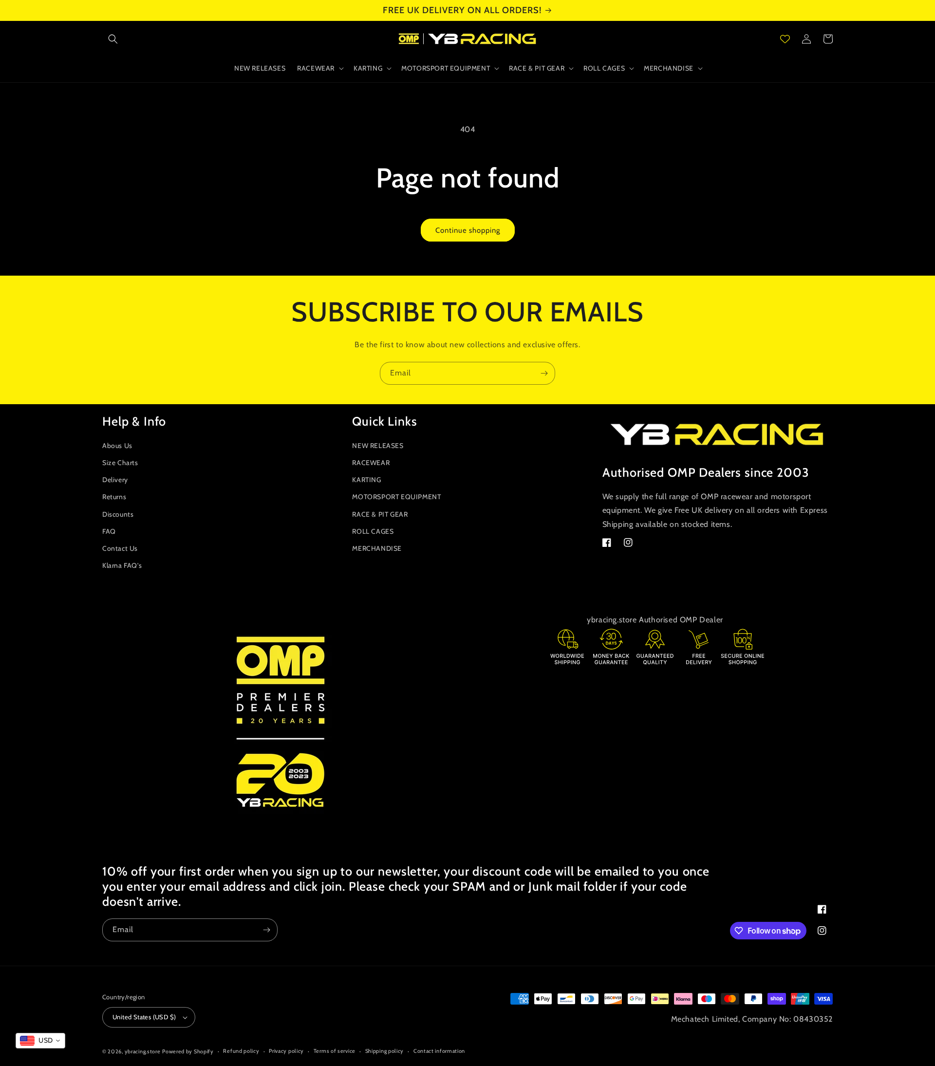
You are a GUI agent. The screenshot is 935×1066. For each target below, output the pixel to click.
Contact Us (120, 548)
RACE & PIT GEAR (380, 514)
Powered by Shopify (188, 1051)
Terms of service (334, 1050)
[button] (113, 39)
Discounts (117, 514)
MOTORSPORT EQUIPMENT (396, 496)
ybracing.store (143, 1051)
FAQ (109, 531)
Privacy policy (286, 1050)
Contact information (439, 1050)
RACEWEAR (371, 462)
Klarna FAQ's (122, 565)
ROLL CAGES (372, 531)
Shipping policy (384, 1050)
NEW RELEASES (377, 445)
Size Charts (120, 462)
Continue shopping (467, 230)
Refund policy (241, 1050)
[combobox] (40, 1040)
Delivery (115, 479)
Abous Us (117, 445)
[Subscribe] (544, 373)
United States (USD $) (144, 1017)
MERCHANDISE (377, 548)
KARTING (366, 479)
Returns (114, 496)
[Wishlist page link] (785, 39)
